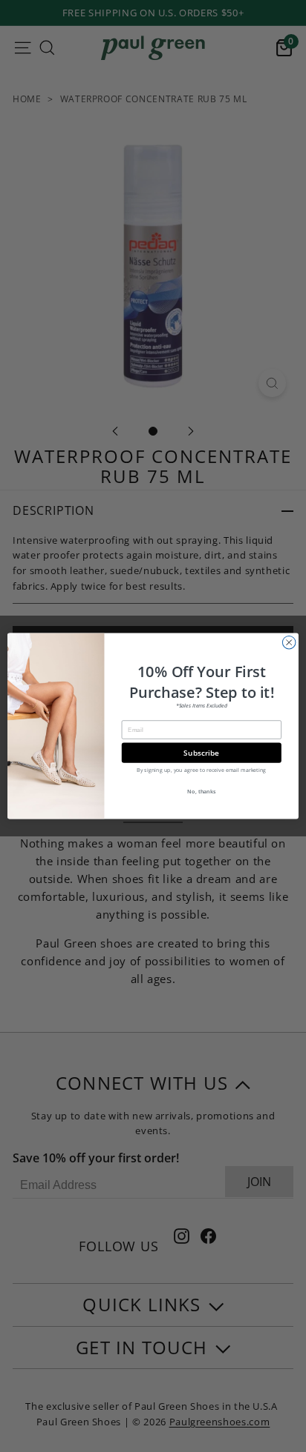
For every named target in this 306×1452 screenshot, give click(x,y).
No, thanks (201, 791)
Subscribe (201, 752)
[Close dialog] (289, 642)
